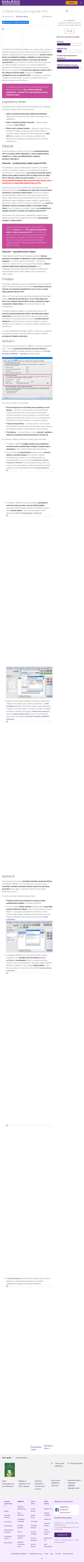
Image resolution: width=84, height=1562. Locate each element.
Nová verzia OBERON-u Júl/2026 (55, 1483)
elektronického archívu (21, 714)
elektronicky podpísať (40, 711)
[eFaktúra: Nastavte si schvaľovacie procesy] (42, 1470)
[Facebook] (57, 1509)
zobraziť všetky (21, 1458)
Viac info (69, 31)
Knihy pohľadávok (42, 468)
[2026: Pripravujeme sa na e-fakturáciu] (9, 1470)
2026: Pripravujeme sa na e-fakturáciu (8, 1483)
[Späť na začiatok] (42, 1558)
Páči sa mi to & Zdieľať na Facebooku (16, 22)
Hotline (71, 3)
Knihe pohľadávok (14, 1278)
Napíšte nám (63, 1535)
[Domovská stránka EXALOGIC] (11, 3)
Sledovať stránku (65, 1512)
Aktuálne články (22, 17)
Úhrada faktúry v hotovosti (31, 513)
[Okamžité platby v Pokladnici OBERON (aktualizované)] (75, 1469)
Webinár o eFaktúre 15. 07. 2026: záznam (24, 1483)
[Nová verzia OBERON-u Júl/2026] (59, 1469)
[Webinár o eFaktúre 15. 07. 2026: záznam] (26, 1470)
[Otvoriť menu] (80, 3)
